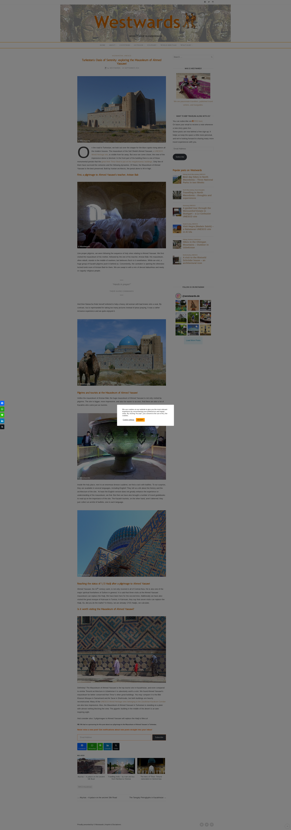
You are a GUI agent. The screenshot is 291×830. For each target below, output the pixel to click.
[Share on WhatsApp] (2, 409)
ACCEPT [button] (140, 420)
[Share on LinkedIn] (2, 421)
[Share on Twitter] (2, 426)
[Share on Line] (2, 415)
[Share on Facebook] (2, 403)
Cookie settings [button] (128, 420)
